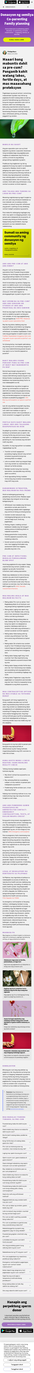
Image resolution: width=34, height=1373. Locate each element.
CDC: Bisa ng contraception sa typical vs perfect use (17, 400)
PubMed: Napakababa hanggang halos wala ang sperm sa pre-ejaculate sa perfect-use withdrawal (17, 338)
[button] (17, 1125)
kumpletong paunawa (17, 1109)
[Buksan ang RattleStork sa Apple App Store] (24, 2)
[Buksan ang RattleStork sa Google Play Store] (11, 2)
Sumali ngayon (17, 254)
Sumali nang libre (19, 39)
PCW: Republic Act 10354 (11, 898)
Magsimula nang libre (19, 1324)
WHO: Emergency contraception (19, 832)
